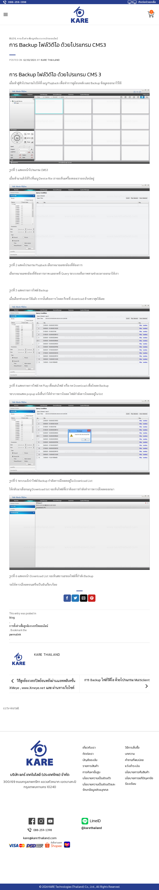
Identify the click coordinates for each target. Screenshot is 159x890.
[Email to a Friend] (83, 598)
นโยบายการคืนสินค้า (137, 772)
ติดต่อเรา (88, 753)
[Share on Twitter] (75, 598)
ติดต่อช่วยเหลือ (147, 2)
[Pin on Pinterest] (91, 598)
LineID (95, 821)
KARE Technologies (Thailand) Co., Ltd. (71, 886)
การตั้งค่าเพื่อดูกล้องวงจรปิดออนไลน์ (37, 38)
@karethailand (91, 828)
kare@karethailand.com (40, 838)
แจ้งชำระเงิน (132, 766)
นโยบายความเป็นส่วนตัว (97, 778)
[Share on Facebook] (67, 598)
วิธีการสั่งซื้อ (132, 747)
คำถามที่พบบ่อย (134, 760)
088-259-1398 (17, 2)
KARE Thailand (50, 59)
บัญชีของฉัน (90, 760)
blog (12, 38)
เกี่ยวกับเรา (89, 747)
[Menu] (5, 14)
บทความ (130, 753)
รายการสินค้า (91, 766)
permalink (15, 634)
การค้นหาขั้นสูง (91, 772)
